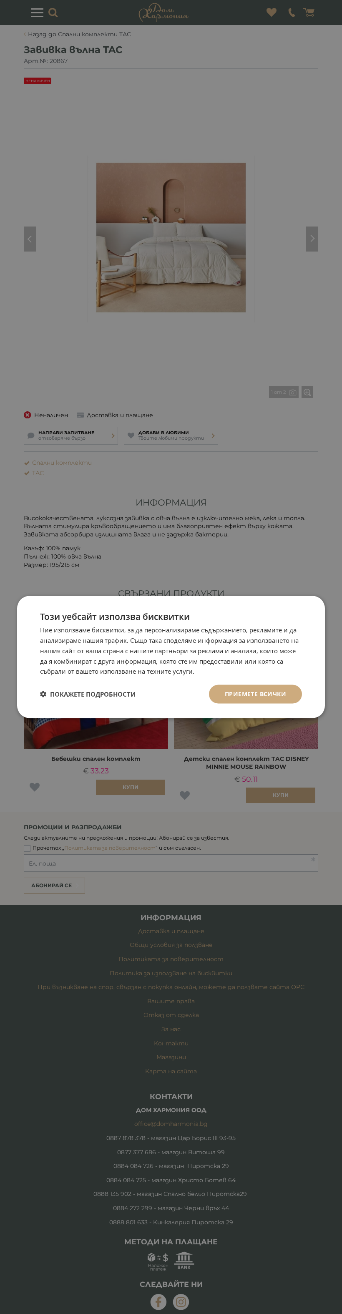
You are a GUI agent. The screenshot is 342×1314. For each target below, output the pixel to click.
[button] (88, 694)
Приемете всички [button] (255, 694)
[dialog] (171, 657)
